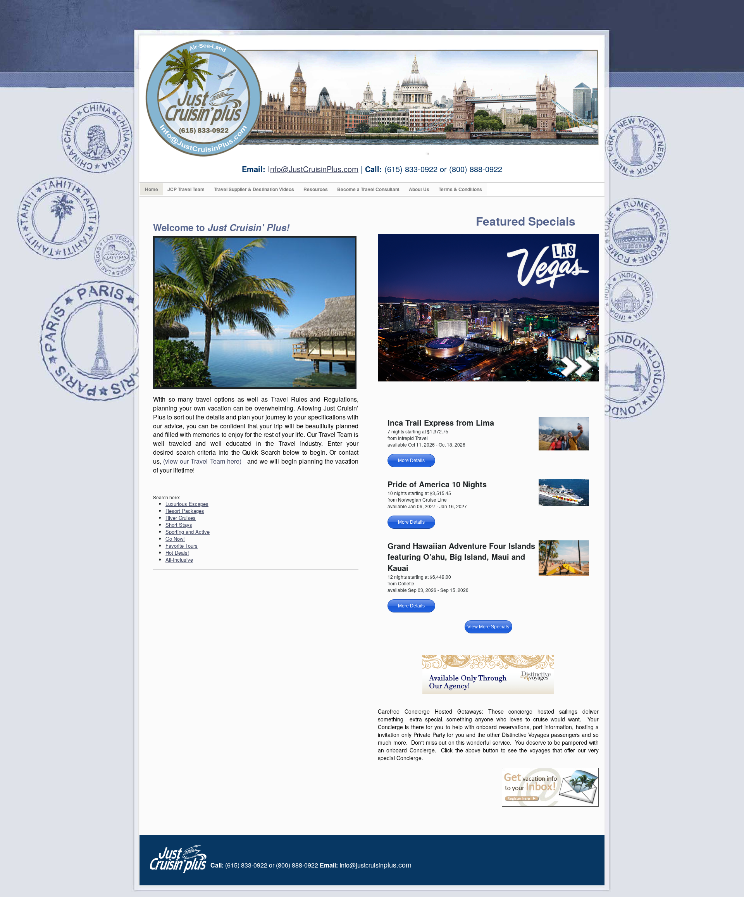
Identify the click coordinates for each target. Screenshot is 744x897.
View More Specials (488, 627)
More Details (411, 460)
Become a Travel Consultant (368, 189)
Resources (315, 189)
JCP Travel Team (186, 189)
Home (151, 189)
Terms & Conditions (460, 189)
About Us (419, 189)
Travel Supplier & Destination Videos (254, 189)
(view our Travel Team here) (202, 461)
